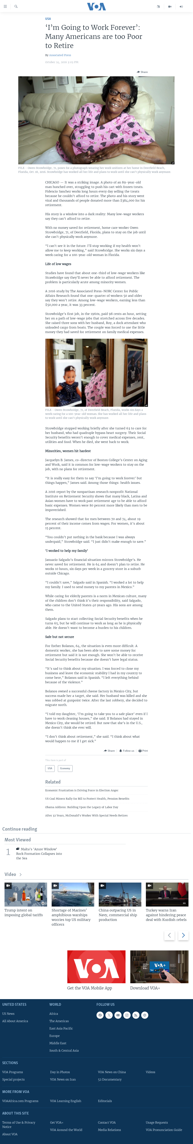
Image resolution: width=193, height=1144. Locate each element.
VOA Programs (12, 1072)
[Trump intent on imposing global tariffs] (26, 895)
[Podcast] (144, 1015)
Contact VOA (107, 1122)
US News (8, 1014)
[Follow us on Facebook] (100, 1015)
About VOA (10, 1134)
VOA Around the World (66, 1130)
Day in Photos (60, 1072)
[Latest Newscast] (181, 6)
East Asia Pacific (61, 1028)
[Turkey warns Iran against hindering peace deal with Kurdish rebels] (167, 895)
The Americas (59, 1021)
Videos (150, 1072)
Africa (53, 1014)
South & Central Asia (64, 1050)
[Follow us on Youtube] (118, 1015)
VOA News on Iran (63, 1079)
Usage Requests (157, 1122)
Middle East (57, 1043)
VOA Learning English (65, 1101)
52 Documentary (110, 1079)
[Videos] (170, 6)
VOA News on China (112, 1072)
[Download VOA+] (159, 966)
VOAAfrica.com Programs (20, 1101)
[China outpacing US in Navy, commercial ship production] (120, 895)
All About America (15, 1021)
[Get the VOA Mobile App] (96, 966)
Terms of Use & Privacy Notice (18, 1125)
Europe (54, 1036)
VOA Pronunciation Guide (164, 1130)
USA (48, 19)
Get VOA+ (57, 1122)
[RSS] (135, 1015)
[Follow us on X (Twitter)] (109, 1015)
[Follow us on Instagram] (126, 1015)
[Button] (142, 72)
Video (10, 874)
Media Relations (109, 1130)
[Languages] (158, 6)
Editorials (105, 1101)
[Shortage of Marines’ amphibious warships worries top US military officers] (73, 895)
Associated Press (60, 55)
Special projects (13, 1079)
